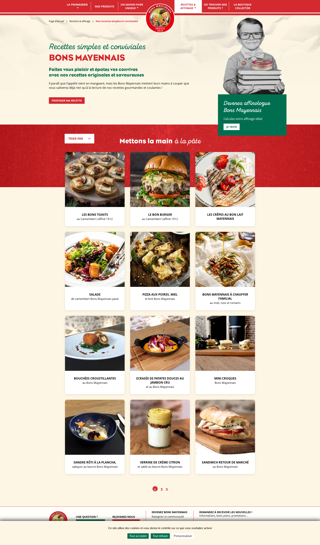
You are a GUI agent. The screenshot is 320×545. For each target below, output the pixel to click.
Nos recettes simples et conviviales (117, 21)
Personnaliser (183, 536)
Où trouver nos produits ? (215, 6)
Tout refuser (160, 536)
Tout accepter (138, 536)
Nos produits (104, 6)
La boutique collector (242, 6)
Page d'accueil (56, 21)
